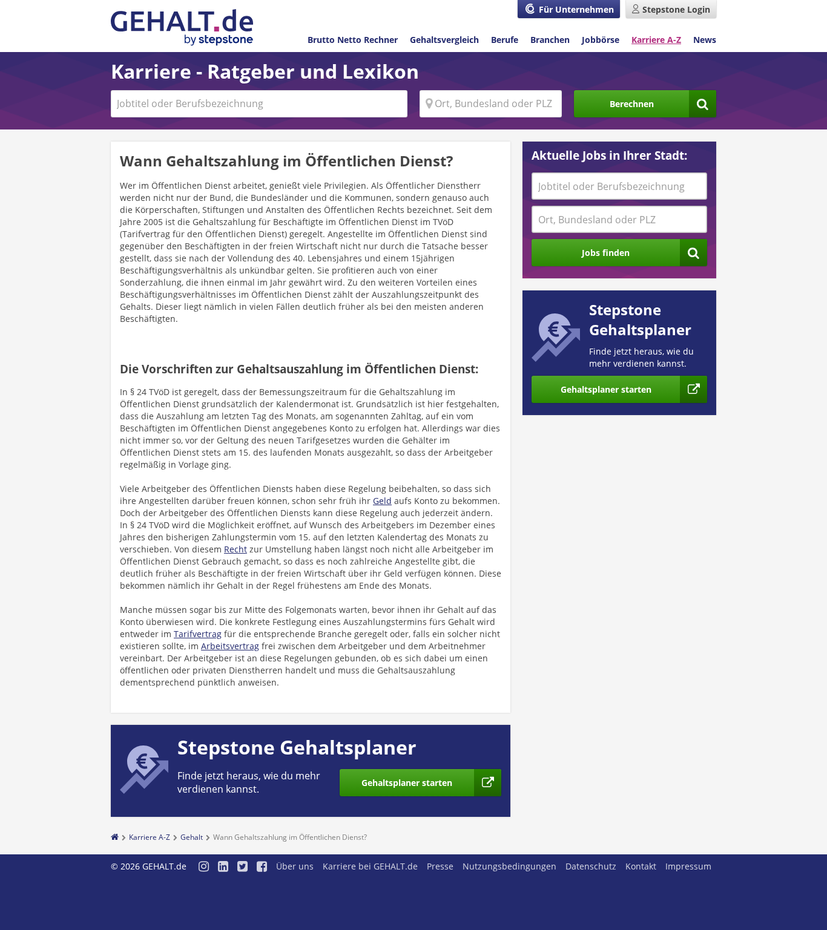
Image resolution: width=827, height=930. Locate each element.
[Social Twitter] (242, 867)
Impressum (688, 866)
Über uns (295, 866)
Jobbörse (600, 39)
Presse (440, 866)
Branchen (550, 39)
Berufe (504, 39)
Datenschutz (590, 866)
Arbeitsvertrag (230, 646)
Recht (235, 549)
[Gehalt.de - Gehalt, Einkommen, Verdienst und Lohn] (182, 27)
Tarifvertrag (198, 634)
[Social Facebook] (262, 867)
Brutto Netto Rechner (353, 39)
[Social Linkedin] (223, 867)
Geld (382, 500)
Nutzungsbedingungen (509, 866)
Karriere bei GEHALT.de (370, 866)
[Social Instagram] (204, 867)
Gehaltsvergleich (444, 39)
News (704, 39)
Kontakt (640, 866)
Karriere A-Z (656, 39)
